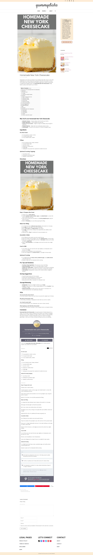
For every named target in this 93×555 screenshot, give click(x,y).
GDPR (20, 549)
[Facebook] (65, 1)
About (51, 10)
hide (30, 88)
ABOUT (58, 540)
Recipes (44, 10)
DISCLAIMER (22, 546)
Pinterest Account (36, 479)
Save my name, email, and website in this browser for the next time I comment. (37, 525)
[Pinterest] (69, 1)
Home (38, 10)
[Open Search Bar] (55, 11)
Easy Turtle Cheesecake (24, 490)
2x (49, 348)
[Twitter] (71, 1)
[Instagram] (67, 1)
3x (51, 348)
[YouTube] (73, 1)
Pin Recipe (45, 340)
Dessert (22, 489)
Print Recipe (29, 340)
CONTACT (59, 543)
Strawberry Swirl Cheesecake (25, 491)
